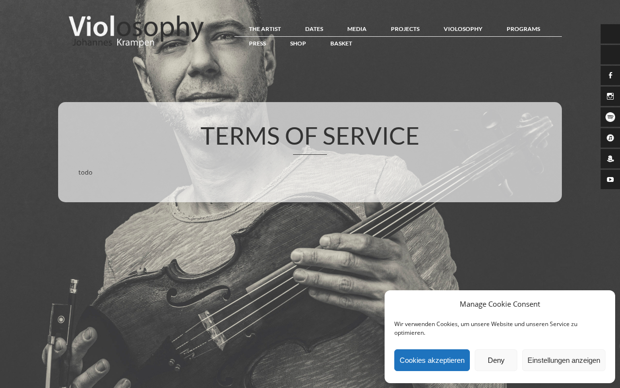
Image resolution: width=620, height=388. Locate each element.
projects (405, 28)
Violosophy (463, 28)
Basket (341, 43)
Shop (298, 43)
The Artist (265, 28)
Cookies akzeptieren (432, 360)
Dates (314, 28)
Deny (496, 360)
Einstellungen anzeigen (563, 360)
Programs (523, 28)
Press (257, 43)
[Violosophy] (133, 47)
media (357, 28)
